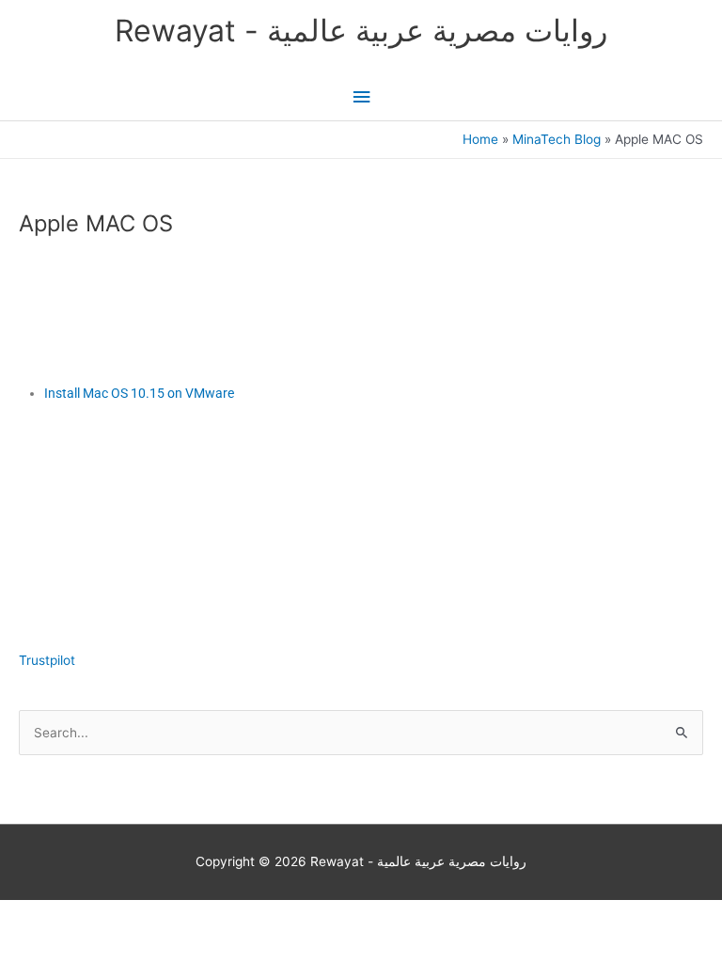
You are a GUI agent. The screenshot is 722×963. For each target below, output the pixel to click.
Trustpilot (47, 660)
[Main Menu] (361, 97)
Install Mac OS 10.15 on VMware (139, 393)
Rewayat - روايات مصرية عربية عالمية (361, 30)
